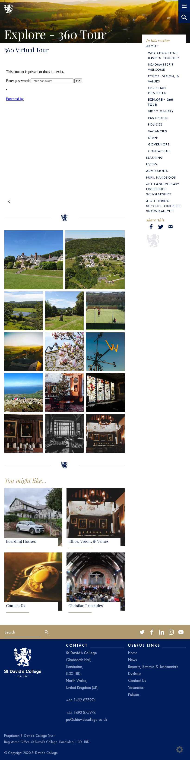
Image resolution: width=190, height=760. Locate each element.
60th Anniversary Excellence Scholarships (162, 189)
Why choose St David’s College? (164, 55)
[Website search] (184, 17)
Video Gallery (161, 111)
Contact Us (15, 605)
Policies (155, 124)
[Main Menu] (184, 6)
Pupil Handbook (161, 178)
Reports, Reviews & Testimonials (153, 666)
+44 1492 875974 (81, 700)
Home (132, 652)
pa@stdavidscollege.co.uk (86, 719)
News (132, 659)
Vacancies (157, 131)
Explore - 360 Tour (160, 102)
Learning (154, 158)
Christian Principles (85, 605)
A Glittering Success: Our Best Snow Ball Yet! (163, 206)
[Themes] (179, 749)
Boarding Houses (21, 541)
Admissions (157, 171)
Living (151, 164)
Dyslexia (134, 673)
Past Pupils (158, 118)
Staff (153, 138)
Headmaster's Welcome (161, 67)
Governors (159, 144)
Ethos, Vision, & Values (88, 541)
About (152, 46)
